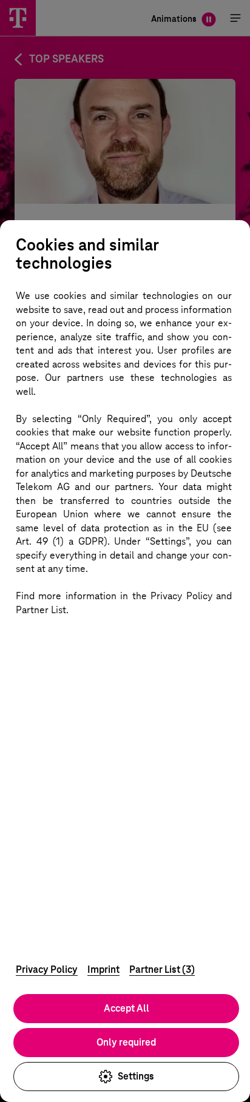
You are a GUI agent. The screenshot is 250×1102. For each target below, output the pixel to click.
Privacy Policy (47, 969)
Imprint (103, 969)
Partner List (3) (162, 969)
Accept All (126, 1008)
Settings (136, 1076)
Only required (126, 1042)
